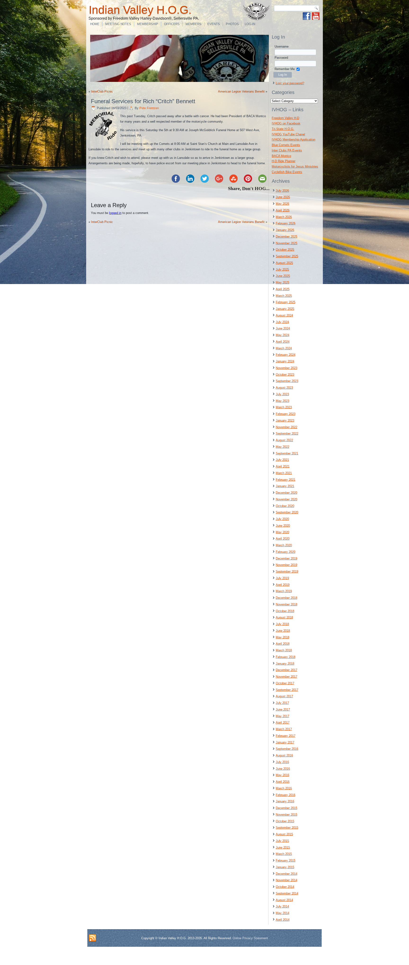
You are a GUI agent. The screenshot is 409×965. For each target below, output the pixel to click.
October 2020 (285, 506)
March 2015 (284, 854)
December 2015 (286, 808)
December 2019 (286, 558)
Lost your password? (290, 83)
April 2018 (282, 643)
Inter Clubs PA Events (287, 150)
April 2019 (282, 585)
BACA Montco (281, 156)
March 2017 (284, 729)
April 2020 (282, 538)
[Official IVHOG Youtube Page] (316, 16)
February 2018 (285, 657)
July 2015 (282, 841)
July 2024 (282, 322)
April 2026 (282, 210)
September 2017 (287, 690)
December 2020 (286, 492)
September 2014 (287, 893)
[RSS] (92, 938)
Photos (232, 24)
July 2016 (282, 762)
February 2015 (285, 860)
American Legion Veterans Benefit (241, 91)
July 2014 (282, 906)
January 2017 (285, 742)
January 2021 (285, 486)
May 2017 (282, 716)
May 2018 (282, 637)
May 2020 (282, 532)
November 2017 (286, 676)
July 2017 (282, 703)
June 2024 (283, 328)
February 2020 (285, 552)
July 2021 (282, 460)
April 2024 (282, 341)
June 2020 (283, 525)
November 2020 (286, 499)
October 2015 (285, 821)
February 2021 (285, 479)
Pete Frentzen (149, 108)
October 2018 (285, 611)
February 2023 (285, 414)
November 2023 (286, 368)
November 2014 (286, 880)
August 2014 (284, 900)
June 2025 (283, 276)
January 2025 (285, 309)
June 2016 (283, 768)
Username (282, 46)
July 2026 (282, 190)
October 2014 (285, 887)
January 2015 (285, 867)
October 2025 (285, 249)
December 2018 (286, 598)
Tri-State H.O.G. (283, 129)
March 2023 (284, 407)
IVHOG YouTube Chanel (288, 134)
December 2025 (286, 236)
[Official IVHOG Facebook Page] (306, 16)
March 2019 (284, 591)
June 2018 (283, 630)
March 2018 (284, 650)
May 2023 (282, 401)
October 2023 (285, 374)
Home (94, 24)
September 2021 (287, 453)
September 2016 (287, 749)
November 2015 (286, 814)
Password (281, 57)
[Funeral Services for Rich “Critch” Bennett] (104, 141)
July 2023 (282, 394)
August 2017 (284, 696)
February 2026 (285, 223)
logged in (115, 213)
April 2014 (282, 919)
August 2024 (284, 315)
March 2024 (284, 348)
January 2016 (285, 801)
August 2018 (284, 617)
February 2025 (285, 302)
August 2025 (284, 263)
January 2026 (285, 230)
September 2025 (287, 256)
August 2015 (284, 834)
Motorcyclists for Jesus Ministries (295, 166)
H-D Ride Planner (283, 161)
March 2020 (284, 545)
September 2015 (287, 827)
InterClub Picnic (102, 91)
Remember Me (285, 69)
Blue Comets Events (286, 145)
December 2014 (286, 874)
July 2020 (282, 519)
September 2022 (287, 433)
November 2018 (286, 604)
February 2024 (285, 354)
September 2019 (287, 571)
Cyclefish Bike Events (287, 172)
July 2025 (282, 269)
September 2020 (287, 512)
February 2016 (285, 795)
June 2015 (283, 847)
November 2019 (286, 565)
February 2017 (285, 736)
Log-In (250, 24)
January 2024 (285, 361)
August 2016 (284, 755)
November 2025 (286, 243)
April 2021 (282, 466)
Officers (172, 24)
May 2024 (282, 335)
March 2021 (284, 473)
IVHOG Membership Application (293, 139)
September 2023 (287, 381)
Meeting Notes (118, 24)
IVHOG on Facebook (286, 123)
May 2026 (282, 203)
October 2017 (285, 683)
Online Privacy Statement (250, 938)
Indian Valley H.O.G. (140, 10)
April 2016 (282, 781)
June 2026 (283, 197)
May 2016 (282, 775)
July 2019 (282, 578)
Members (193, 24)
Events (213, 24)
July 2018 (282, 624)
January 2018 (285, 663)
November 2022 (286, 427)
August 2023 (284, 387)
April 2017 (282, 722)
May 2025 (282, 282)
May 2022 (282, 447)
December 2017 (286, 670)
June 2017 (283, 709)
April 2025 (282, 289)
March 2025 (284, 296)
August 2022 (284, 440)
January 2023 (285, 420)
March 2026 (284, 217)
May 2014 (282, 913)
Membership (147, 24)
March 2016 (284, 788)
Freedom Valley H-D (285, 118)
